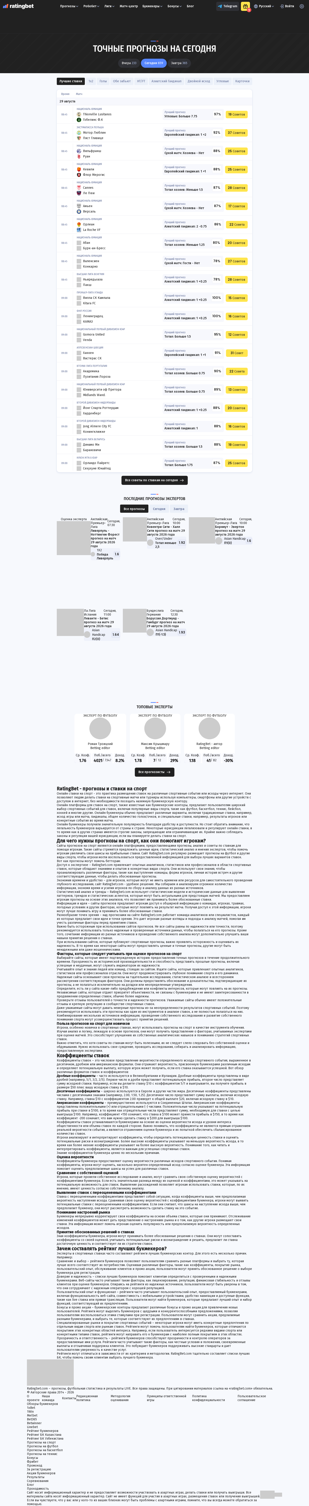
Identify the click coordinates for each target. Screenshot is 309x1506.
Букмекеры (151, 6)
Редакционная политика (87, 1398)
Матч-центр (129, 6)
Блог (190, 6)
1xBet (31, 1408)
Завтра (179, 509)
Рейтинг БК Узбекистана (45, 1439)
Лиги (108, 6)
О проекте (33, 1398)
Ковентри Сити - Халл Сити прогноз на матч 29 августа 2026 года (166, 531)
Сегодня (159, 509)
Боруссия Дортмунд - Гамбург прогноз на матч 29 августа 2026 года (166, 622)
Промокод (34, 1465)
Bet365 (32, 1419)
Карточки (242, 81)
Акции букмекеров (41, 1473)
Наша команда (48, 1398)
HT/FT (141, 81)
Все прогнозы (134, 509)
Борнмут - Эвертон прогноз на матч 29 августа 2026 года (230, 531)
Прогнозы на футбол (42, 1446)
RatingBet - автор (209, 744)
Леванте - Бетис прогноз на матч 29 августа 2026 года (99, 622)
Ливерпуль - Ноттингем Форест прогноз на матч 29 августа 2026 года (105, 538)
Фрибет (32, 1462)
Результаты (35, 1477)
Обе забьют (122, 81)
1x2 (90, 81)
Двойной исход (199, 81)
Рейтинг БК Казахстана (44, 1435)
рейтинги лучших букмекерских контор (163, 1253)
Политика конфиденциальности (208, 1398)
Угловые (222, 81)
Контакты (69, 1398)
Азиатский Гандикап (166, 81)
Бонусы (173, 6)
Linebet (32, 1427)
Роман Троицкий (100, 744)
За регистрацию (39, 1469)
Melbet (32, 1415)
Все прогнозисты (151, 772)
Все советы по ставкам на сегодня (151, 480)
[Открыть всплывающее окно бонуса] (245, 6)
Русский (265, 6)
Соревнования (37, 1481)
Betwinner (34, 1423)
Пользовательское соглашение (252, 1398)
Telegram (230, 6)
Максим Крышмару (155, 744)
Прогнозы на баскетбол (45, 1450)
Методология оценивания (120, 1398)
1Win (30, 1412)
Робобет (89, 6)
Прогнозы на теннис (42, 1454)
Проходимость (38, 1489)
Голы (103, 81)
